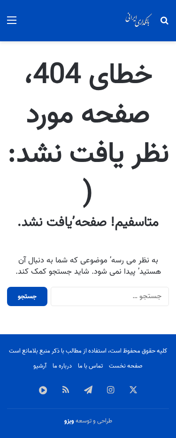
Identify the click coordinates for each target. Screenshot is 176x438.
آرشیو (39, 366)
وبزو (69, 421)
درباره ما (62, 366)
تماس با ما (90, 366)
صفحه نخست (126, 366)
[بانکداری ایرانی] (138, 21)
